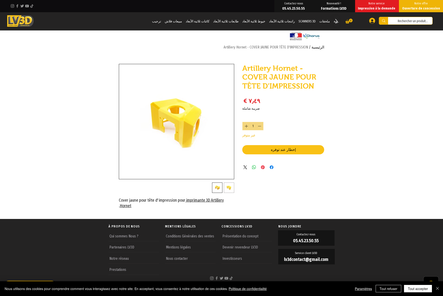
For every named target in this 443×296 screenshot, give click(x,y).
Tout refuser (388, 288)
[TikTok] (32, 6)
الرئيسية (317, 47)
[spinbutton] (253, 126)
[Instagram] (12, 6)
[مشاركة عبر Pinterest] (263, 167)
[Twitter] (22, 6)
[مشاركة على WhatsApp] (254, 167)
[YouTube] (27, 6)
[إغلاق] (437, 288)
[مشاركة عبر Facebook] (271, 167)
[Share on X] (245, 167)
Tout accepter (418, 288)
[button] (349, 21)
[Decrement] (260, 126)
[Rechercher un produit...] (383, 20)
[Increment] (246, 126)
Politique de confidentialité (248, 288)
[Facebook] (17, 6)
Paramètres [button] (363, 288)
